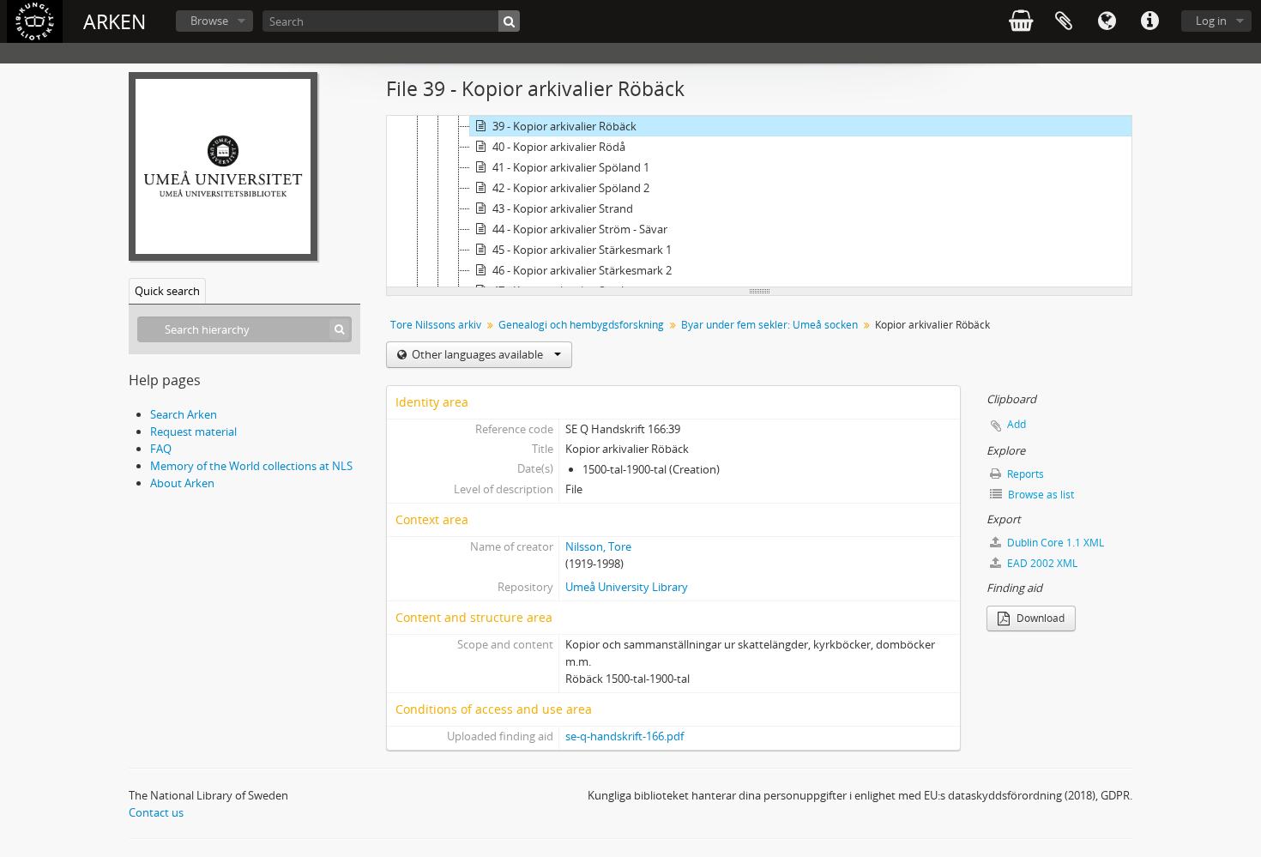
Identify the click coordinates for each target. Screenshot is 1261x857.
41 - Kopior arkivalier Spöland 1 (570, 167)
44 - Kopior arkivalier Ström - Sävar (579, 229)
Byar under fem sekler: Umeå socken (769, 324)
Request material (193, 431)
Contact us (156, 812)
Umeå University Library (626, 586)
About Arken (182, 483)
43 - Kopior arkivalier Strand (562, 208)
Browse (209, 20)
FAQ (161, 448)
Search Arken (183, 414)
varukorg (1020, 21)
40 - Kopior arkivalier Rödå (558, 146)
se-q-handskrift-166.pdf (624, 736)
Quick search (167, 291)
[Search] (509, 21)
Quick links (1149, 21)
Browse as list (1039, 494)
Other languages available (477, 354)
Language (1106, 21)
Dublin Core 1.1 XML (1054, 542)
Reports (1024, 474)
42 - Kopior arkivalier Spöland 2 (570, 188)
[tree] (759, 201)
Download (1039, 618)
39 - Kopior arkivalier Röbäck (564, 126)
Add (1016, 424)
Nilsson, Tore (598, 546)
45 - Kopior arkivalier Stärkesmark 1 (582, 249)
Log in (1211, 20)
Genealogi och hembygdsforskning (581, 324)
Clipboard (1063, 21)
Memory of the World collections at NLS (251, 466)
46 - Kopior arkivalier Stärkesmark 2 (582, 270)
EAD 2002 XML (1041, 563)
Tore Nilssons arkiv (435, 324)
